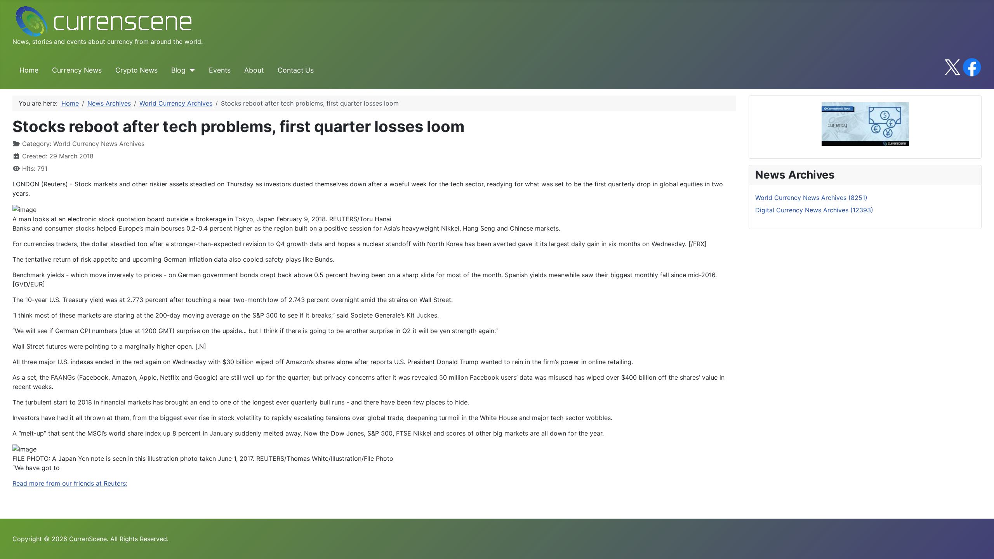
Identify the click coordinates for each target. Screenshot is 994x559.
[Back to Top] (980, 544)
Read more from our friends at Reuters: (69, 483)
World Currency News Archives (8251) (811, 197)
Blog (178, 70)
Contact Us (296, 70)
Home (28, 70)
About (254, 70)
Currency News (77, 70)
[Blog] (190, 70)
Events (220, 70)
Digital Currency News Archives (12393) (814, 210)
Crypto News (136, 70)
